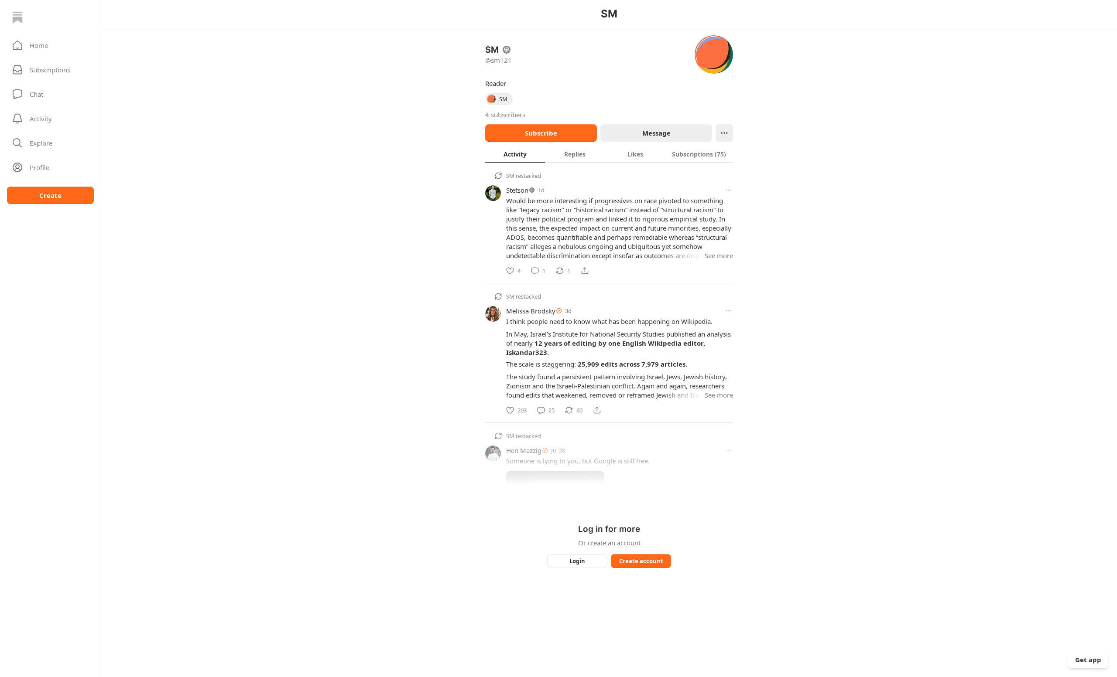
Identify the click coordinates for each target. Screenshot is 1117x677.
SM (510, 176)
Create (50, 195)
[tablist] (609, 154)
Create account (641, 561)
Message (656, 133)
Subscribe (541, 133)
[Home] (17, 17)
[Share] (584, 271)
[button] (50, 45)
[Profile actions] (724, 133)
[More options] (729, 190)
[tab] (515, 154)
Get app (1088, 659)
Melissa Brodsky (530, 310)
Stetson (517, 190)
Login (577, 561)
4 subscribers (505, 114)
